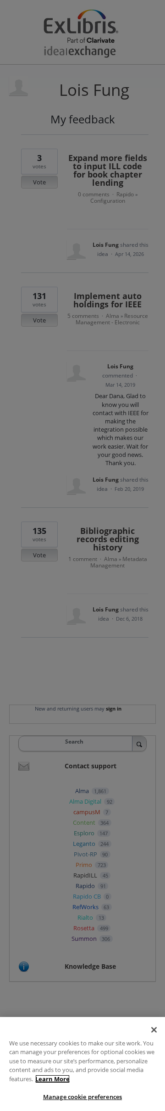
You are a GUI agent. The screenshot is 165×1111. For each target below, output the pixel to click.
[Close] (154, 1030)
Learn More (52, 1079)
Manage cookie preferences (82, 1097)
